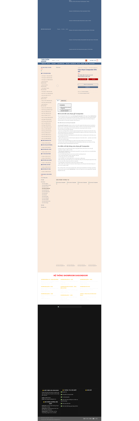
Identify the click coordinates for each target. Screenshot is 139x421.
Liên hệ (67, 29)
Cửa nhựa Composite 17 (92, 265)
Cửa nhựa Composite (46, 188)
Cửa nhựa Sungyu (45, 202)
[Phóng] (57, 86)
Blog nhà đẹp (92, 63)
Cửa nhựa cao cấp (45, 186)
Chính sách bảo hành (66, 403)
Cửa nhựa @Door (45, 183)
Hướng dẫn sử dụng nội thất (67, 394)
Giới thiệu (63, 29)
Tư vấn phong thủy (65, 397)
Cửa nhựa (54, 63)
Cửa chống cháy (61, 63)
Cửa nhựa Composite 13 (82, 265)
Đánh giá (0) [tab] (63, 100)
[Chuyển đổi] (52, 177)
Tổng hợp (58, 29)
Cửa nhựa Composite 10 (60, 265)
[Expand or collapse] (70, 105)
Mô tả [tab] (58, 100)
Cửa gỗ (48, 63)
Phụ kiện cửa (73, 63)
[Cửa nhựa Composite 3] (72, 223)
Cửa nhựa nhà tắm (45, 199)
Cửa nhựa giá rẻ (45, 193)
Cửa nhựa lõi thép (45, 196)
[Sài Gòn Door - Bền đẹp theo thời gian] (45, 60)
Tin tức (78, 63)
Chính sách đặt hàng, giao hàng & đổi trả (70, 406)
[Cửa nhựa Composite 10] (61, 223)
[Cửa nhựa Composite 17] (93, 223)
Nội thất (68, 63)
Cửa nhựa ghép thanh (46, 191)
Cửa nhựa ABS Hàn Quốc (46, 185)
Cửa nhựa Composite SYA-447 (84, 93)
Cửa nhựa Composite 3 (71, 265)
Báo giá (86, 63)
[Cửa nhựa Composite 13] (82, 223)
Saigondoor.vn (57, 419)
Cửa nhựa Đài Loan (45, 190)
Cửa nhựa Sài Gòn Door (46, 201)
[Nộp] (86, 60)
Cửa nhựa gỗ (44, 194)
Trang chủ (44, 63)
